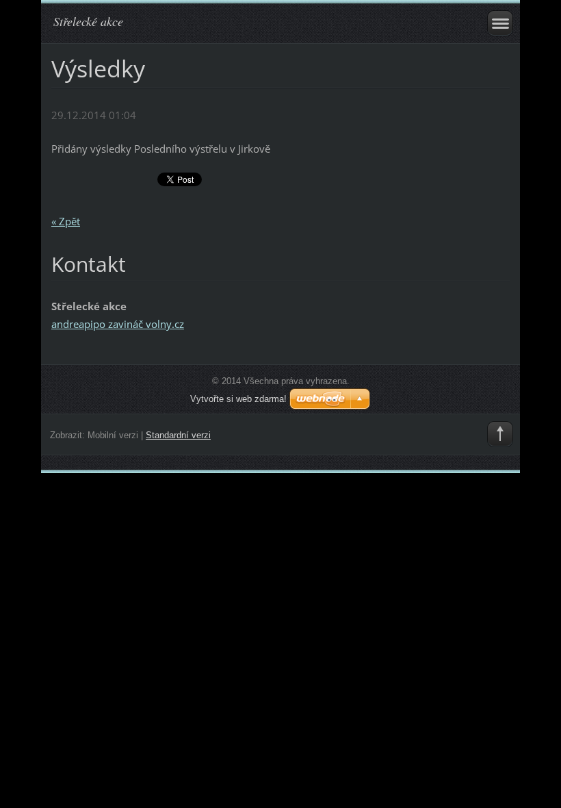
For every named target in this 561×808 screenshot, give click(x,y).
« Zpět (65, 221)
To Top (500, 434)
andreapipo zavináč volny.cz (117, 324)
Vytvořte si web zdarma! (238, 399)
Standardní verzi (178, 435)
